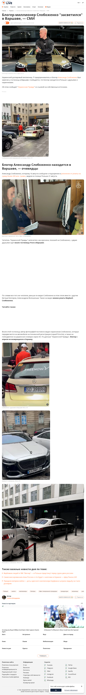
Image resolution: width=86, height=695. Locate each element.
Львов (25, 641)
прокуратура (64, 591)
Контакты (26, 670)
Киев (4, 641)
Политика (46, 648)
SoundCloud (72, 674)
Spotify (70, 671)
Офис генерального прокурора (48, 591)
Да (56, 690)
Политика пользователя (10, 665)
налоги (14, 591)
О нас (25, 665)
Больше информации (71, 690)
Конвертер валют (29, 683)
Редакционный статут (9, 672)
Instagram (50, 674)
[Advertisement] (32, 97)
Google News (72, 668)
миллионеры (23, 591)
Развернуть (43, 656)
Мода (65, 641)
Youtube (49, 665)
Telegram (50, 668)
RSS (69, 677)
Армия (19, 7)
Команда (26, 678)
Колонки (40, 7)
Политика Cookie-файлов (10, 677)
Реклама (26, 673)
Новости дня (6, 648)
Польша (5, 591)
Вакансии (26, 667)
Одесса (25, 648)
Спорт (34, 7)
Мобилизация (48, 641)
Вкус (44, 634)
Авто (3, 634)
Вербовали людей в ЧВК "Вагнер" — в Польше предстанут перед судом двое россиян (38, 573)
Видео (49, 7)
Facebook (50, 677)
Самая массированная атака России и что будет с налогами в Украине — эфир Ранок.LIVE (40, 577)
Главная (4, 10)
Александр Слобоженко (67, 77)
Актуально (26, 634)
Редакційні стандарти (9, 674)
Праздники (67, 648)
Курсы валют (27, 680)
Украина (11, 10)
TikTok (70, 665)
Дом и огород (68, 634)
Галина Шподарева (13, 598)
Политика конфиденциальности (9, 668)
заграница (75, 591)
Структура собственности (31, 675)
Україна (6, 7)
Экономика (26, 7)
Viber (48, 671)
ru (78, 2)
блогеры (32, 591)
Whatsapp (50, 680)
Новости (12, 7)
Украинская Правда (26, 87)
